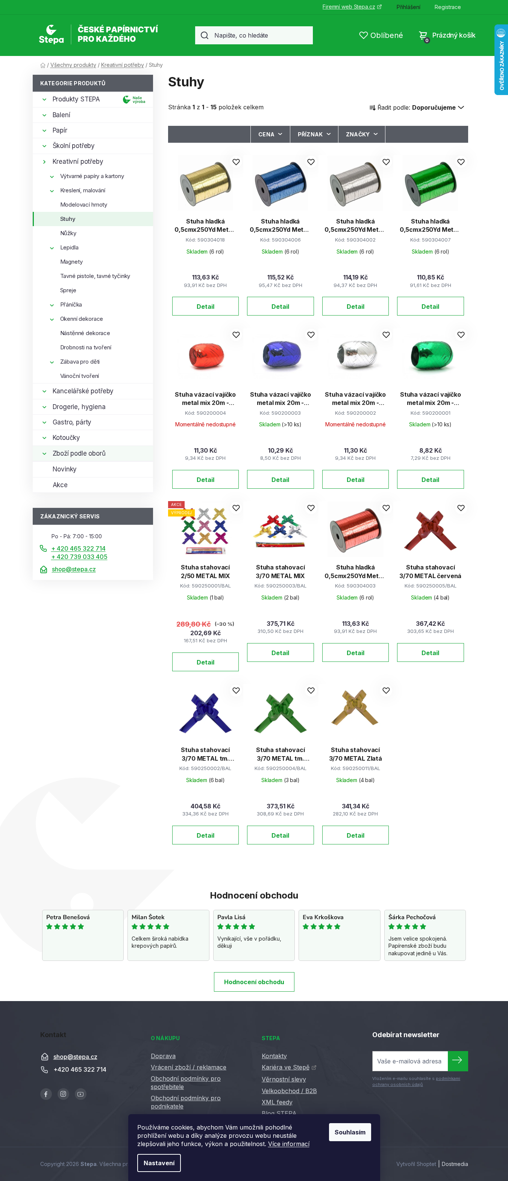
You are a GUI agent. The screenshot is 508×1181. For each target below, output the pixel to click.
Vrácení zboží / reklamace (188, 1067)
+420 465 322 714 (79, 1069)
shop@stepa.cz (74, 569)
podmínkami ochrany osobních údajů (416, 1081)
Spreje (68, 290)
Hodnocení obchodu (254, 982)
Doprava (163, 1056)
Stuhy (68, 218)
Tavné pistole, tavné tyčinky (95, 275)
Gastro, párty (72, 422)
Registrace (448, 7)
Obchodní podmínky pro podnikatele (186, 1102)
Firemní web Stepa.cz (349, 6)
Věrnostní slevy (284, 1079)
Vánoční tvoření (79, 375)
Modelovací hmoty (84, 204)
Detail (205, 306)
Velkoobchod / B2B (289, 1091)
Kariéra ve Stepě (285, 1067)
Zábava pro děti (80, 361)
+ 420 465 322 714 (78, 548)
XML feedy (277, 1102)
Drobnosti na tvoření (85, 347)
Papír (60, 130)
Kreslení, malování (82, 190)
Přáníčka (71, 304)
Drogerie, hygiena (79, 407)
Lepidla (69, 247)
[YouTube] (80, 1094)
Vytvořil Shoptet (416, 1164)
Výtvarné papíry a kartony (92, 176)
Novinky (65, 469)
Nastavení (159, 1163)
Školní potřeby (74, 146)
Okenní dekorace (81, 318)
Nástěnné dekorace (85, 333)
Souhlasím (350, 1132)
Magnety (71, 261)
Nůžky (68, 233)
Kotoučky (66, 437)
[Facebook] (46, 1094)
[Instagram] (63, 1094)
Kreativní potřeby (78, 161)
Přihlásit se (458, 1061)
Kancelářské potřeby (83, 391)
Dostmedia (455, 1164)
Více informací (288, 1144)
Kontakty (274, 1056)
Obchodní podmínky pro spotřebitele (186, 1082)
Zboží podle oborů (79, 453)
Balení (61, 115)
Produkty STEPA (76, 99)
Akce (60, 485)
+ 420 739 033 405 (79, 556)
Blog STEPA (279, 1113)
